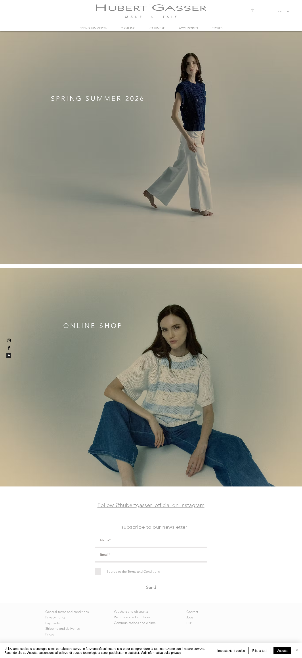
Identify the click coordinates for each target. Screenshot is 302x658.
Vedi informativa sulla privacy (161, 652)
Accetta (282, 650)
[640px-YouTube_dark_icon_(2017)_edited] (8, 355)
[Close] (296, 650)
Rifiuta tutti (259, 650)
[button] (252, 10)
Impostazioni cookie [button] (231, 650)
